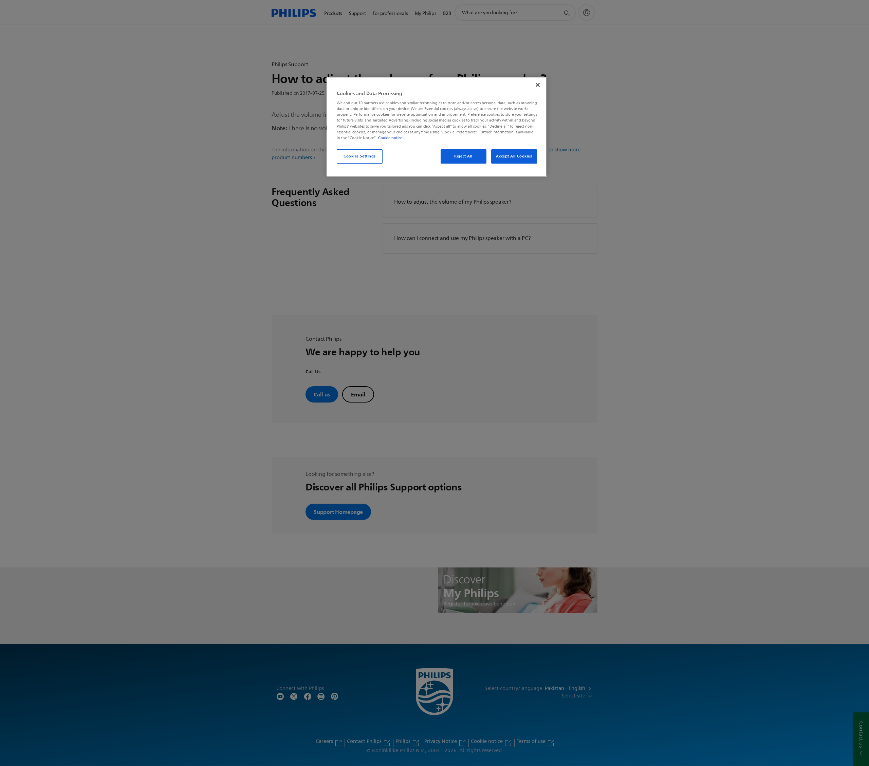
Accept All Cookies (514, 156)
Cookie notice (390, 137)
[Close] (537, 84)
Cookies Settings (360, 156)
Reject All (463, 156)
